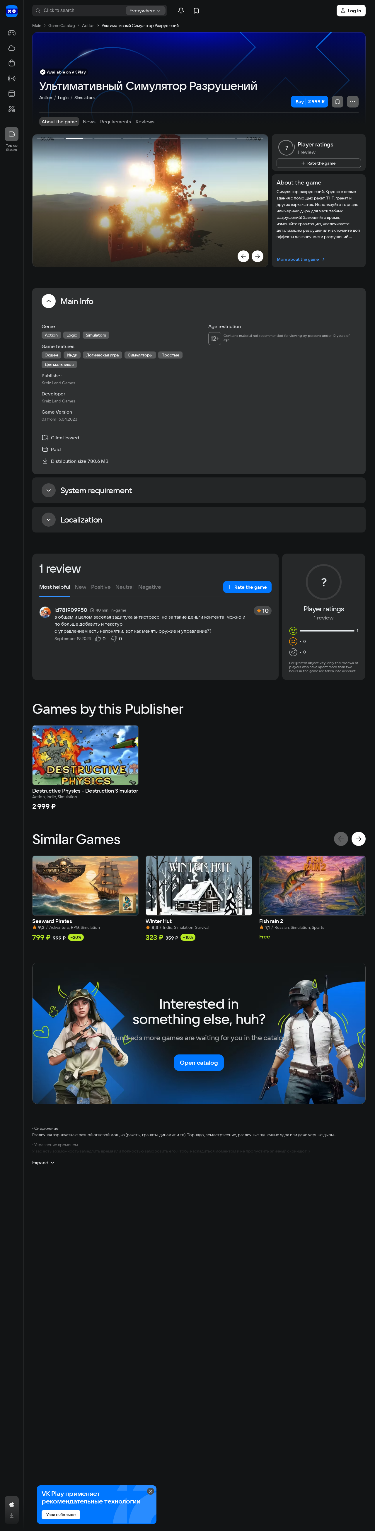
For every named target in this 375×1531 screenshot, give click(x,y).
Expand (40, 1162)
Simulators (84, 97)
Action (45, 97)
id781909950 (70, 610)
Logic (63, 97)
